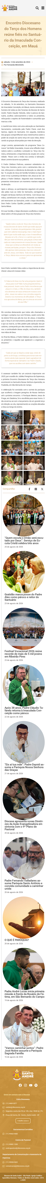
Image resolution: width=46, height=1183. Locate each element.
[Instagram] (25, 1085)
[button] (43, 8)
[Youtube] (31, 1085)
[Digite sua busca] (37, 8)
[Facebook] (20, 1085)
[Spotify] (36, 1085)
